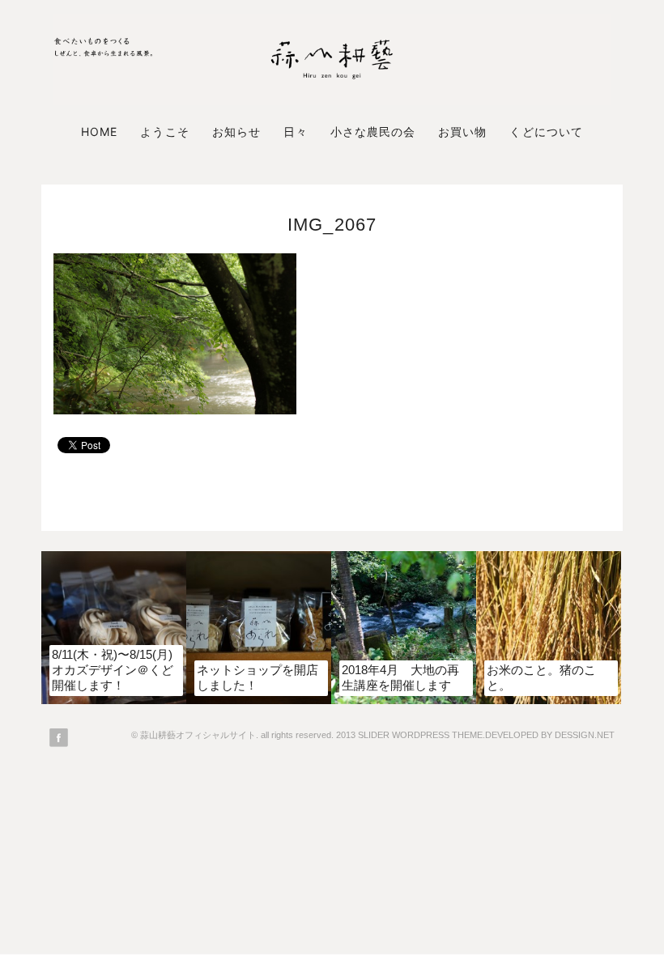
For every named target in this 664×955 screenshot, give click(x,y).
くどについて (545, 131)
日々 (295, 131)
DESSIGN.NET (585, 735)
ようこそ (164, 131)
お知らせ (236, 131)
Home (99, 131)
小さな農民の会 (372, 131)
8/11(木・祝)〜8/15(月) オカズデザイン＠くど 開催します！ (112, 669)
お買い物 (462, 131)
